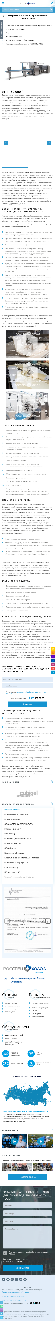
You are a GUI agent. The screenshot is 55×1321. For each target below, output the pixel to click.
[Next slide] (48, 921)
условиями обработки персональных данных (26, 693)
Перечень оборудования (15, 29)
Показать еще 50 (27, 1176)
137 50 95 (36, 698)
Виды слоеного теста (14, 33)
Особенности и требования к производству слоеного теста (29, 25)
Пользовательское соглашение (14, 1300)
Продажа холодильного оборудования (17, 1292)
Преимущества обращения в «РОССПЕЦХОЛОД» (25, 44)
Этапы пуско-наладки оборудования (20, 40)
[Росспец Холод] (27, 3)
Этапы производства (14, 36)
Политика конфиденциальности (15, 1296)
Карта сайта (27, 1287)
